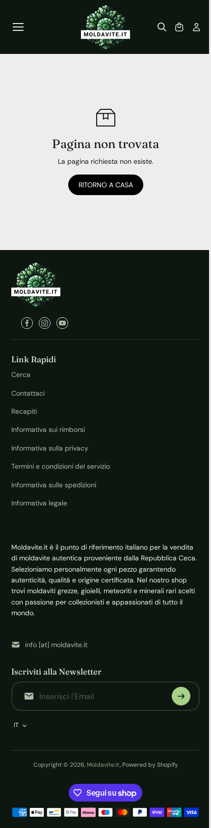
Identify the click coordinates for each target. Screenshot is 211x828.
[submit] (181, 696)
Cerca (20, 374)
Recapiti (24, 411)
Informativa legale (39, 503)
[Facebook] (27, 323)
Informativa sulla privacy (49, 448)
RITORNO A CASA (106, 184)
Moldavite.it (103, 765)
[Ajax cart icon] (179, 27)
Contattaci (28, 393)
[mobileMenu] (18, 27)
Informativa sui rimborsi (48, 429)
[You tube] (62, 323)
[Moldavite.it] (105, 27)
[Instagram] (45, 323)
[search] (162, 27)
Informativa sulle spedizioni (53, 484)
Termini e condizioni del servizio (60, 466)
